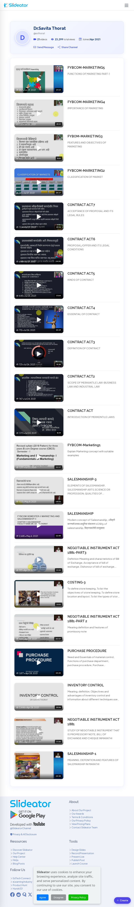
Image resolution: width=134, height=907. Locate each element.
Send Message (45, 47)
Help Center (19, 856)
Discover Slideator (23, 849)
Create (124, 900)
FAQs (15, 860)
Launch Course (80, 863)
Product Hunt (20, 885)
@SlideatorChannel (20, 828)
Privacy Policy (78, 897)
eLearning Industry (22, 881)
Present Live (78, 856)
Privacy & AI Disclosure (24, 834)
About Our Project (81, 810)
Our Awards (78, 813)
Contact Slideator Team (85, 827)
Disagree (58, 897)
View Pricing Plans (81, 823)
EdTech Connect (22, 878)
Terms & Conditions (82, 817)
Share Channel (69, 47)
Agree (42, 897)
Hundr (17, 888)
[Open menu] (126, 5)
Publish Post (78, 860)
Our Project (19, 853)
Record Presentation (83, 853)
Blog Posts (19, 863)
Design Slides (79, 849)
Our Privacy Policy (81, 820)
